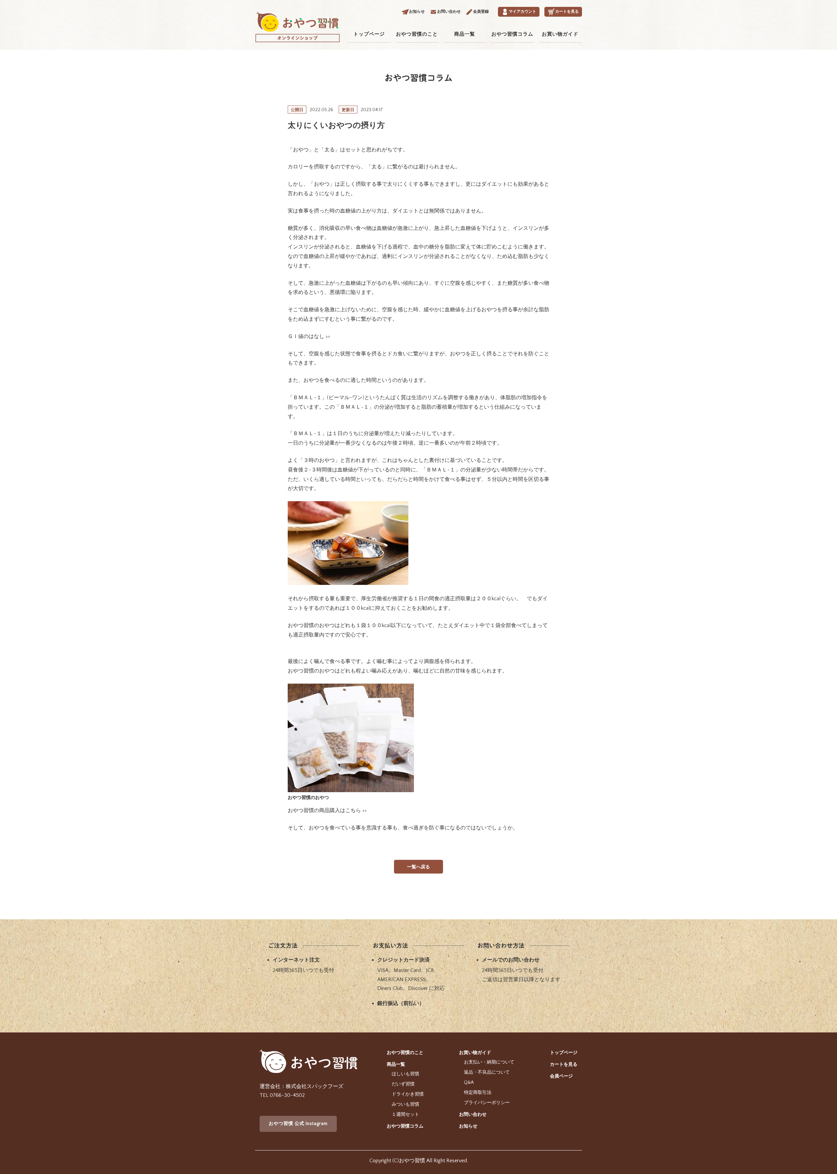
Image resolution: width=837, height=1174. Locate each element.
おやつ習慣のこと (417, 34)
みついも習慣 (405, 1104)
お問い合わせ (473, 1114)
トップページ (369, 34)
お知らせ (468, 1126)
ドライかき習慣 (408, 1094)
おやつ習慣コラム (512, 34)
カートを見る (563, 1064)
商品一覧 (464, 34)
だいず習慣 (403, 1084)
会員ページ (561, 1076)
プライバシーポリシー (487, 1102)
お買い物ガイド (560, 34)
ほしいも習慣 (405, 1074)
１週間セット (405, 1114)
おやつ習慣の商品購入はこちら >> (327, 810)
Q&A (469, 1082)
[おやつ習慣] (297, 36)
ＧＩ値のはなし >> (309, 336)
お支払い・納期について (489, 1062)
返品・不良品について (487, 1072)
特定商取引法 (477, 1092)
